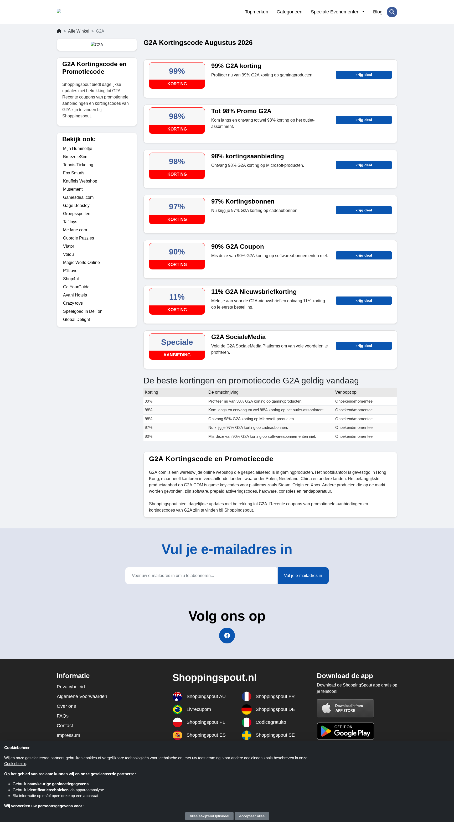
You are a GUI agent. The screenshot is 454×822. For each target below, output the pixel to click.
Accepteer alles (252, 816)
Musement (72, 189)
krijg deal (363, 74)
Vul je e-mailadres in (303, 575)
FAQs (63, 716)
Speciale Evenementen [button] (336, 11)
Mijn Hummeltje (77, 148)
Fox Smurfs (73, 173)
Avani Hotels (75, 295)
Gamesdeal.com (78, 197)
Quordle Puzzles (78, 238)
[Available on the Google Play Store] (345, 731)
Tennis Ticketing (78, 165)
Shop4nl (71, 279)
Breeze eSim (75, 156)
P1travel (71, 270)
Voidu (68, 254)
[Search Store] (392, 12)
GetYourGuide (76, 287)
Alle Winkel (78, 31)
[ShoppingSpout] (82, 12)
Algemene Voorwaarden (82, 696)
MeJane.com (75, 230)
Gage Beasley (76, 205)
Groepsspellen (76, 213)
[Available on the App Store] (345, 708)
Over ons (66, 706)
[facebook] (227, 635)
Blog (378, 11)
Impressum (68, 735)
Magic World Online (81, 262)
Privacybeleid (71, 686)
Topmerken (256, 11)
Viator (68, 246)
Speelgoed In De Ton (82, 311)
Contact (65, 725)
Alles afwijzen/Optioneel (209, 816)
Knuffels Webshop (80, 181)
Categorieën (289, 11)
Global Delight (76, 319)
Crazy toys (73, 303)
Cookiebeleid (15, 763)
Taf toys (70, 222)
